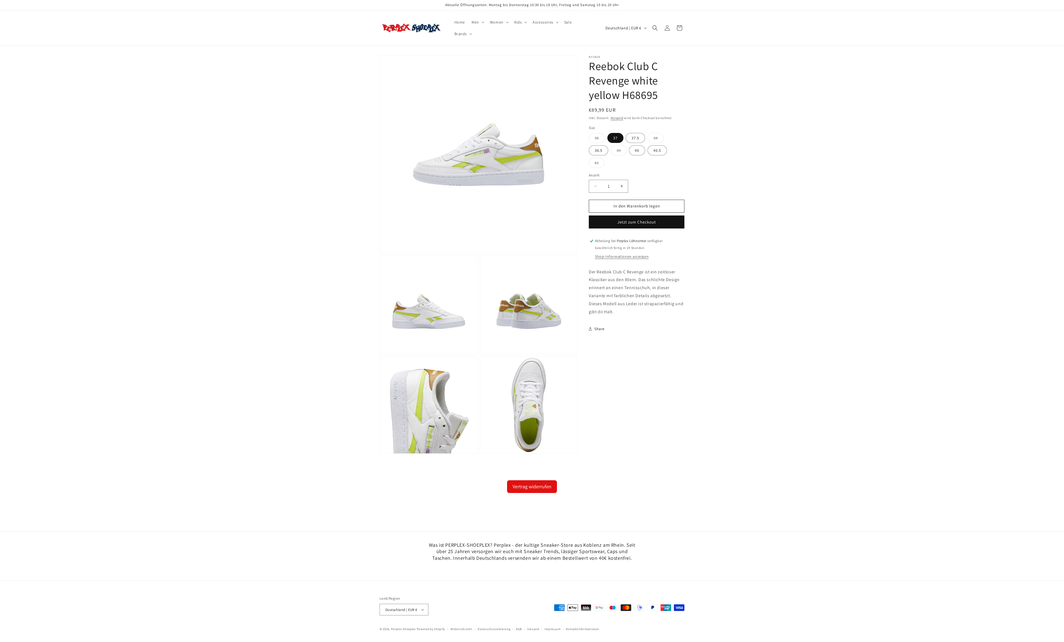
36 (600, 139)
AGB (519, 629)
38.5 (598, 150)
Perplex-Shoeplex (403, 629)
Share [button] (599, 328)
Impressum (552, 629)
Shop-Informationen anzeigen (622, 256)
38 (658, 139)
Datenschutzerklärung (494, 629)
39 (622, 151)
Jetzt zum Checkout (636, 222)
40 (637, 150)
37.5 (635, 137)
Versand (617, 118)
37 (615, 137)
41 (600, 164)
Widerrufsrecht (461, 629)
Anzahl (594, 175)
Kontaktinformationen (582, 629)
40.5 (657, 150)
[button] (477, 22)
